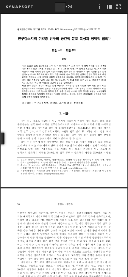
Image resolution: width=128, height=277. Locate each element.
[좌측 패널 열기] (109, 6)
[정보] (99, 6)
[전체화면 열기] (119, 6)
